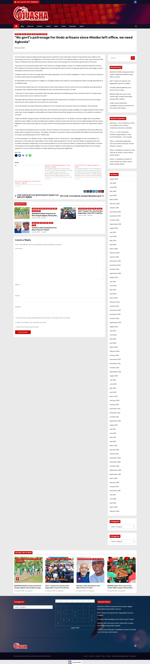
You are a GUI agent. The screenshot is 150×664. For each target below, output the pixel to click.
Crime (64, 26)
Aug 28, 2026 (36, 232)
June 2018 (113, 499)
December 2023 (115, 310)
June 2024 (113, 286)
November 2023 (115, 314)
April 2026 (113, 195)
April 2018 (113, 503)
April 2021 (113, 441)
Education (72, 26)
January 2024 (114, 306)
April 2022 (113, 392)
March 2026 (114, 200)
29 (86, 620)
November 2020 (115, 462)
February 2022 (114, 400)
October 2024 (114, 269)
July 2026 (113, 183)
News (56, 26)
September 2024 (115, 273)
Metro (24, 34)
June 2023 (113, 335)
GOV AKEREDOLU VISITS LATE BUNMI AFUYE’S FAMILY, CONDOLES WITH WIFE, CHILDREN (122, 125)
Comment (19, 248)
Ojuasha (43, 218)
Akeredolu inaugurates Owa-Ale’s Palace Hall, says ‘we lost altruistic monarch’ (122, 143)
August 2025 (114, 228)
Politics (48, 26)
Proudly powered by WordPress (22, 656)
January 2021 (114, 454)
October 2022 (114, 368)
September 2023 (115, 323)
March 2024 (114, 298)
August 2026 (114, 179)
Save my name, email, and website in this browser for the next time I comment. (43, 318)
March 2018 (113, 507)
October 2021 (114, 417)
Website (18, 307)
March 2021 (113, 446)
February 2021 (114, 450)
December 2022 (115, 359)
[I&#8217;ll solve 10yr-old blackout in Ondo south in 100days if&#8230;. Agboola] (29, 172)
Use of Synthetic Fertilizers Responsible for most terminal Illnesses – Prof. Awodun (121, 134)
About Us (30, 26)
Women (44, 34)
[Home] (16, 26)
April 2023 (113, 343)
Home (86, 656)
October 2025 (114, 220)
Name (17, 285)
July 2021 (113, 429)
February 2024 (115, 302)
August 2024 (114, 277)
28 (80, 620)
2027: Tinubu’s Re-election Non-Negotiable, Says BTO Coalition (90, 212)
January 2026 (114, 208)
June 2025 (113, 236)
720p (111, 141)
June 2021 (113, 433)
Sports (82, 26)
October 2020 (114, 466)
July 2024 (113, 282)
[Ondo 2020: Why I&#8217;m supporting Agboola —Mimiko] (90, 172)
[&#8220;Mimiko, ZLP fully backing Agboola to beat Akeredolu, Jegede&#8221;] (60, 172)
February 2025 (115, 253)
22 (86, 616)
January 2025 (114, 257)
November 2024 (115, 265)
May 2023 (113, 339)
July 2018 (113, 495)
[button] (136, 26)
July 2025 (113, 232)
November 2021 (115, 413)
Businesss (18, 34)
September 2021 (115, 421)
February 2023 (114, 351)
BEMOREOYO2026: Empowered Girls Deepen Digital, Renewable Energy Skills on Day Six (44, 216)
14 (80, 612)
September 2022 (115, 372)
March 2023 (114, 347)
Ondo (33, 34)
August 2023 (114, 327)
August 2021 (114, 425)
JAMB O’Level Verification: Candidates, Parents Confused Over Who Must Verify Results (122, 105)
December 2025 (115, 212)
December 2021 (115, 409)
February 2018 (114, 511)
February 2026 (115, 204)
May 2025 (113, 241)
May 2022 (113, 388)
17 (58, 616)
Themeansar (46, 656)
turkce (112, 159)
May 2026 (113, 191)
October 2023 (114, 318)
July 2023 (113, 331)
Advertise (98, 656)
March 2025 (114, 249)
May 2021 (113, 437)
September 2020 (115, 470)
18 (63, 616)
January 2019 (114, 487)
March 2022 (114, 396)
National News (43, 208)
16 (91, 612)
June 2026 (113, 187)
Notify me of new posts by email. (28, 327)
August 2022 (114, 376)
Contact (39, 26)
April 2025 (113, 245)
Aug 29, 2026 (36, 218)
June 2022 (113, 384)
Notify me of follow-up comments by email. (31, 322)
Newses (39, 656)
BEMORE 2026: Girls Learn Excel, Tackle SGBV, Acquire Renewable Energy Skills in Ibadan (121, 96)
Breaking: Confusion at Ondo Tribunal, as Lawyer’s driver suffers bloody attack (122, 152)
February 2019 (114, 483)
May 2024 (113, 290)
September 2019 (115, 474)
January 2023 (114, 355)
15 (86, 612)
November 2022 (115, 364)
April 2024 (113, 294)
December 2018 (115, 491)
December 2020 (115, 458)
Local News (35, 222)
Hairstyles (113, 123)
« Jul (56, 633)
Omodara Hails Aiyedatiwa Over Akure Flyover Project (44, 229)
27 (75, 620)
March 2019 (113, 478)
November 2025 (115, 216)
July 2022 (113, 380)
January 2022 (114, 405)
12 (69, 612)
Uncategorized (36, 211)
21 (80, 616)
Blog (22, 26)
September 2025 (115, 224)
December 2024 (115, 261)
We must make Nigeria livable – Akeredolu (124, 656)
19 (69, 616)
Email (17, 296)
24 (58, 620)
